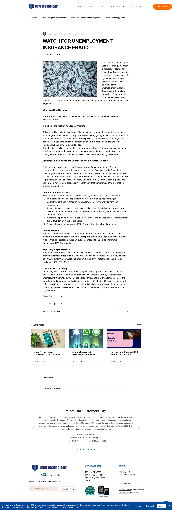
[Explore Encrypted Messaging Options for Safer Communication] (86, 338)
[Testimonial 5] (88, 449)
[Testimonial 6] (91, 449)
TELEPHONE (125, 483)
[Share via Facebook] (44, 304)
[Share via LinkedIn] (55, 304)
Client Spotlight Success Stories (54, 18)
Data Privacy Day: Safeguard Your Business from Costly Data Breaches (48, 353)
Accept (161, 506)
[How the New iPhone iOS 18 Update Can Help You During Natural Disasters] (124, 338)
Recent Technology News (115, 18)
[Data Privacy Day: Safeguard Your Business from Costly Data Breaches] (48, 338)
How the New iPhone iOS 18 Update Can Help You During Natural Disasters (124, 353)
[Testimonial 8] (77, 449)
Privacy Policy (73, 507)
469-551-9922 (125, 492)
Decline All (150, 506)
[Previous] (33, 428)
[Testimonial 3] (83, 449)
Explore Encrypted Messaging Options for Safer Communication (83, 353)
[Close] (169, 506)
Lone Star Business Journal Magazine (85, 18)
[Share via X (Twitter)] (49, 304)
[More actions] (127, 33)
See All (138, 325)
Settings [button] (139, 506)
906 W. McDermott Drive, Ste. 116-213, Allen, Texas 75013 (95, 478)
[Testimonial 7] (94, 449)
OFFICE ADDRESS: (93, 466)
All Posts (34, 18)
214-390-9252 (125, 490)
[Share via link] (61, 304)
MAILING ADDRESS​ (93, 472)
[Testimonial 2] (80, 449)
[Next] (138, 428)
